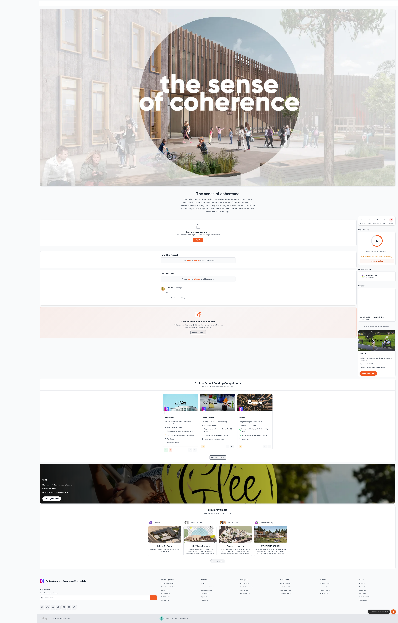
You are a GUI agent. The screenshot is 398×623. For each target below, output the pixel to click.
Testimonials (363, 600)
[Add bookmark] (190, 450)
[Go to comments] (377, 220)
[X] (53, 607)
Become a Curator (325, 583)
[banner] (376, 353)
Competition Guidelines (168, 586)
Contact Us (362, 590)
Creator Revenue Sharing (247, 586)
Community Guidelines (167, 583)
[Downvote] (174, 297)
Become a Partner (285, 583)
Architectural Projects (207, 586)
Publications (204, 600)
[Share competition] (195, 450)
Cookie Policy (165, 590)
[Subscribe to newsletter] (153, 597)
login (189, 260)
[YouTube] (47, 607)
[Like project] (362, 220)
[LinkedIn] (63, 607)
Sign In (198, 240)
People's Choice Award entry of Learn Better (378, 256)
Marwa (193, 522)
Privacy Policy (165, 593)
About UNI (362, 583)
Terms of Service (166, 596)
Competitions (205, 593)
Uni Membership (245, 593)
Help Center (362, 593)
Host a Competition (285, 586)
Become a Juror (324, 586)
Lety (271, 522)
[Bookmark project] (369, 220)
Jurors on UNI (324, 593)
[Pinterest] (58, 607)
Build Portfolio (244, 583)
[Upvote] (168, 297)
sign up (197, 260)
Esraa (201, 522)
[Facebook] (74, 607)
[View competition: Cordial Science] (217, 402)
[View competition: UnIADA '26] (180, 402)
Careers (361, 586)
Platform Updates (364, 596)
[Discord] (42, 607)
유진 (229, 522)
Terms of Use (165, 600)
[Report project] (391, 220)
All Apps (203, 583)
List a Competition (285, 593)
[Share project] (384, 220)
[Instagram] (69, 607)
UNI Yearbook (244, 590)
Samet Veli (157, 522)
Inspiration (204, 596)
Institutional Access (285, 590)
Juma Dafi (169, 288)
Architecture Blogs (206, 590)
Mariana (264, 522)
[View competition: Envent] (254, 402)
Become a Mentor (325, 590)
